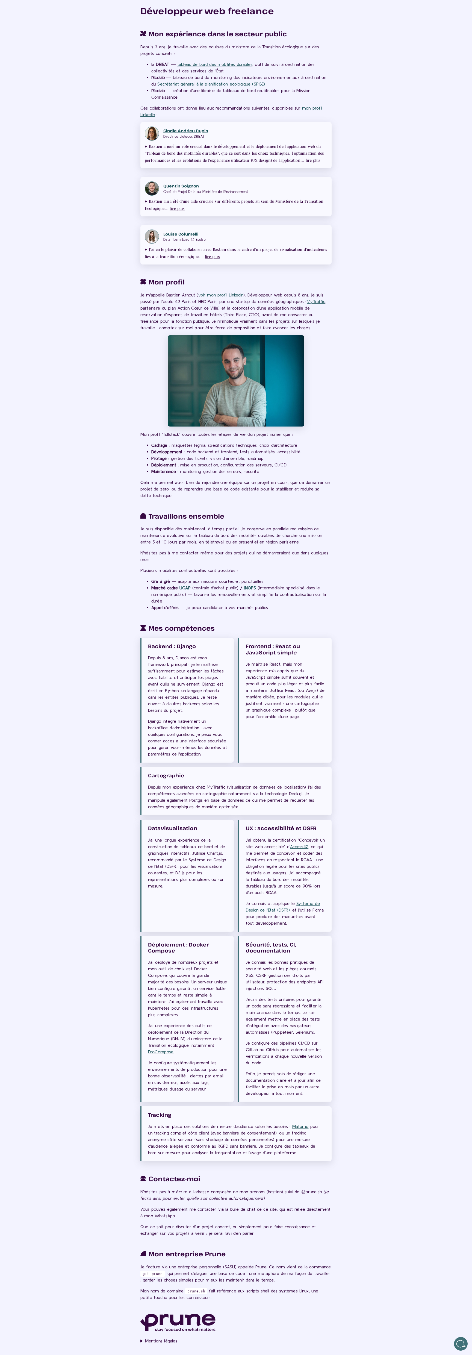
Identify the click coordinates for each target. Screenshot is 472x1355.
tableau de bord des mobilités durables (214, 64)
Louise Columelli (181, 234)
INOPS (250, 587)
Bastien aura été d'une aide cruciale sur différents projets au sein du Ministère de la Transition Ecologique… (234, 204)
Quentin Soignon (181, 186)
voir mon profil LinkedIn (221, 294)
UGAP (185, 587)
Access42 (299, 846)
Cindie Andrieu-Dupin (185, 130)
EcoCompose (161, 1051)
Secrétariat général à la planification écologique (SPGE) (211, 83)
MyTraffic (316, 301)
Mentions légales (161, 1340)
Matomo (300, 1126)
